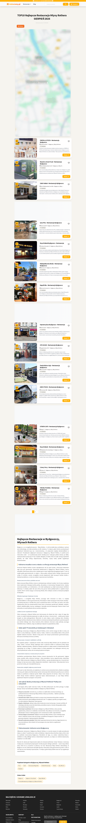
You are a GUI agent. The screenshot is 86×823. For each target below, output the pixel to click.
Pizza (19, 765)
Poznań (25, 807)
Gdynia (41, 802)
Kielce (76, 807)
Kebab (54, 765)
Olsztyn (42, 809)
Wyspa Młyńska (42, 778)
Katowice (25, 809)
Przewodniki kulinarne (24, 822)
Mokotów (8, 804)
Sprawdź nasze (43, 0)
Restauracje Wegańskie (34, 765)
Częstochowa (60, 809)
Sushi (24, 765)
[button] (69, 141)
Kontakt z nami (22, 817)
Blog (34, 4)
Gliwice (77, 809)
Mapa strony (8, 822)
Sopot (41, 804)
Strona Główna (9, 817)
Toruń (58, 802)
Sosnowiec (77, 804)
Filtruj (21, 26)
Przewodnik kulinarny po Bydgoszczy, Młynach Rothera (30, 781)
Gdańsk (41, 800)
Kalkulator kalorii (10, 820)
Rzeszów (77, 800)
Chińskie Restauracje (45, 765)
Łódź (24, 802)
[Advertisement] (43, 211)
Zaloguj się (75, 4)
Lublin (58, 807)
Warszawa (8, 800)
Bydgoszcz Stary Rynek (31, 778)
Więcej (65, 155)
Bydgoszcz (20, 778)
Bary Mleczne (61, 765)
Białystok (59, 804)
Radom (77, 802)
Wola (7, 807)
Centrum (8, 802)
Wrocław (25, 804)
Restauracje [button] (26, 4)
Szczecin (42, 807)
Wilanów (8, 809)
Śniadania (20, 768)
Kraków (25, 800)
